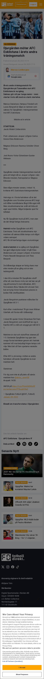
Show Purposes (22, 674)
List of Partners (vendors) (12, 661)
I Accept (22, 667)
